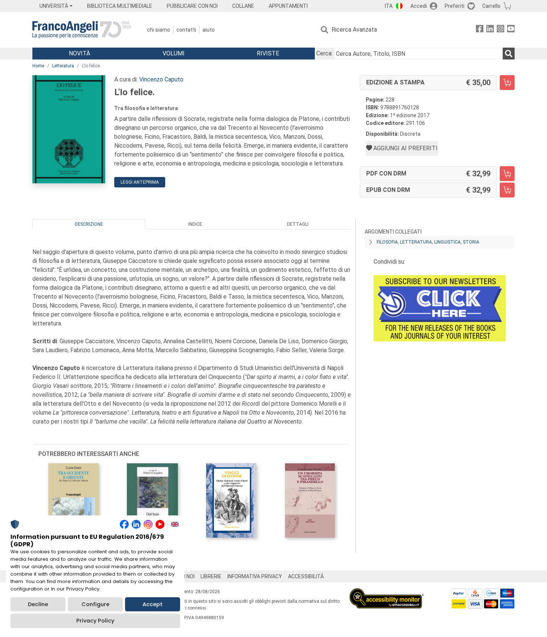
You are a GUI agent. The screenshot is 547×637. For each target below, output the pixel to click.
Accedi (418, 6)
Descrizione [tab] (89, 224)
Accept (153, 604)
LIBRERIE (211, 576)
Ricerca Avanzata (354, 29)
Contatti (186, 30)
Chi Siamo (158, 30)
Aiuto (208, 30)
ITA (389, 6)
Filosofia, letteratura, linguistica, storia (428, 242)
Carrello (491, 6)
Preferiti (454, 6)
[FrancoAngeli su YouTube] (511, 30)
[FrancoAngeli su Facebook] (479, 30)
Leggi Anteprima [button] (140, 182)
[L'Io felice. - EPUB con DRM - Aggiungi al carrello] (507, 190)
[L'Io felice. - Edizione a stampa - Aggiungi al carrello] (507, 82)
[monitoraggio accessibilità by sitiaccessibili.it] (386, 592)
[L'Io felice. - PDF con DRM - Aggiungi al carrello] (507, 173)
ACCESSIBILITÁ (306, 576)
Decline (38, 604)
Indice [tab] (195, 224)
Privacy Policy (95, 620)
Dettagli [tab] (297, 224)
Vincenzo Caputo (161, 79)
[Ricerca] (509, 53)
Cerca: (324, 53)
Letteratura (63, 65)
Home (38, 65)
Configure (95, 604)
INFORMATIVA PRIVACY (254, 576)
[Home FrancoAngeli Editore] (81, 30)
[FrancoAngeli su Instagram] (500, 30)
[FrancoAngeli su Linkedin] (490, 30)
